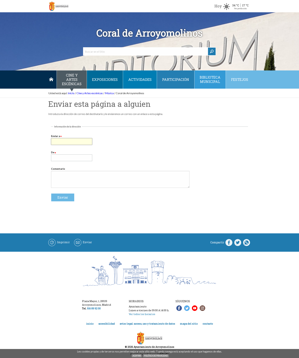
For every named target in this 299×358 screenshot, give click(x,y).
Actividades (140, 79)
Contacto (208, 323)
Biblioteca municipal (210, 79)
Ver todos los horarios (142, 314)
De (52, 152)
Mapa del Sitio (189, 323)
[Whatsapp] (246, 242)
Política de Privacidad (156, 355)
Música (109, 93)
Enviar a (55, 136)
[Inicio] (58, 6)
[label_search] (212, 51)
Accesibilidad (106, 323)
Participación (175, 79)
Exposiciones (105, 79)
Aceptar (137, 355)
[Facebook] (228, 242)
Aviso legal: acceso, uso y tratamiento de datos (147, 323)
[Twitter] (237, 242)
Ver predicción (240, 8)
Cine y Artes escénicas (71, 79)
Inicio (51, 79)
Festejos (239, 79)
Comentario (58, 168)
